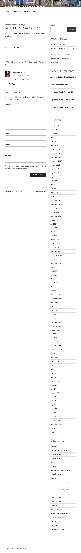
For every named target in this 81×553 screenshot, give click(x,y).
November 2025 (56, 161)
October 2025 (55, 165)
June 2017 (53, 412)
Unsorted (53, 525)
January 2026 (55, 153)
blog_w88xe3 (24, 25)
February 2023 (55, 291)
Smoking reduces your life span (60, 55)
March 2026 (54, 145)
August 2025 (54, 173)
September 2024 (56, 216)
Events (52, 462)
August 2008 (54, 428)
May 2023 (53, 279)
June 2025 (54, 181)
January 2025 (55, 200)
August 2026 (54, 126)
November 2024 (56, 208)
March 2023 (54, 287)
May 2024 (53, 232)
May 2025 (53, 185)
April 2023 (53, 283)
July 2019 (53, 385)
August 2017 (54, 405)
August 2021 (54, 330)
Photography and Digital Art (59, 490)
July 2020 (53, 365)
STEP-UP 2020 (55, 505)
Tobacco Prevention (57, 517)
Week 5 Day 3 (63, 85)
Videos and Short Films (58, 529)
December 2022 (55, 298)
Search (52, 25)
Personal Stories (55, 486)
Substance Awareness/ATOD (60, 513)
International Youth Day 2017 (60, 470)
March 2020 (54, 377)
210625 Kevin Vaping (67, 77)
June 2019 (53, 389)
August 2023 (54, 267)
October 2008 (55, 420)
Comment (9, 105)
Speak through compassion (59, 58)
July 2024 (53, 224)
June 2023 (54, 275)
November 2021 (55, 326)
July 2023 (53, 271)
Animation (53, 446)
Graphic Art (54, 466)
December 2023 (56, 251)
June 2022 (53, 314)
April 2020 (54, 373)
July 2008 (53, 432)
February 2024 (55, 243)
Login (35, 11)
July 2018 (53, 397)
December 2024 (56, 204)
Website (8, 155)
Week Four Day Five (66, 92)
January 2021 (54, 342)
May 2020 (53, 369)
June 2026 (54, 133)
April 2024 (53, 236)
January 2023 (55, 295)
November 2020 (56, 350)
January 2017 (54, 416)
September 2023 (56, 263)
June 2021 (53, 338)
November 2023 (56, 255)
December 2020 (56, 346)
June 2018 (53, 401)
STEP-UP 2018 (55, 501)
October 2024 (55, 212)
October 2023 (55, 259)
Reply (14, 84)
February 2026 (55, 149)
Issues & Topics (15, 47)
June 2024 (54, 228)
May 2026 (53, 137)
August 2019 (54, 381)
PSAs (52, 494)
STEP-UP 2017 (55, 498)
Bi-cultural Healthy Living (58, 450)
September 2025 (56, 169)
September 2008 (56, 424)
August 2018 (54, 393)
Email (8, 144)
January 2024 (55, 247)
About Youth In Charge (21, 11)
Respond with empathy (58, 44)
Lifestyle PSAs (55, 478)
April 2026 (53, 141)
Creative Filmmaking (57, 454)
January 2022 (55, 318)
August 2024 (54, 220)
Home (7, 11)
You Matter (54, 62)
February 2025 (55, 196)
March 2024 (54, 239)
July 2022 (53, 310)
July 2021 (53, 334)
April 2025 (53, 188)
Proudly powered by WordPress (15, 548)
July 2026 (53, 129)
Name (8, 133)
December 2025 (56, 157)
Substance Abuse (56, 509)
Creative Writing (55, 458)
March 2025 (54, 192)
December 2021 (55, 322)
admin (52, 77)
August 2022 (54, 306)
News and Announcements (59, 482)
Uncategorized (55, 521)
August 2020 (54, 361)
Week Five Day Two (66, 100)
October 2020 (55, 353)
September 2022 (56, 302)
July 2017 (53, 409)
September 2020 (56, 357)
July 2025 (53, 177)
